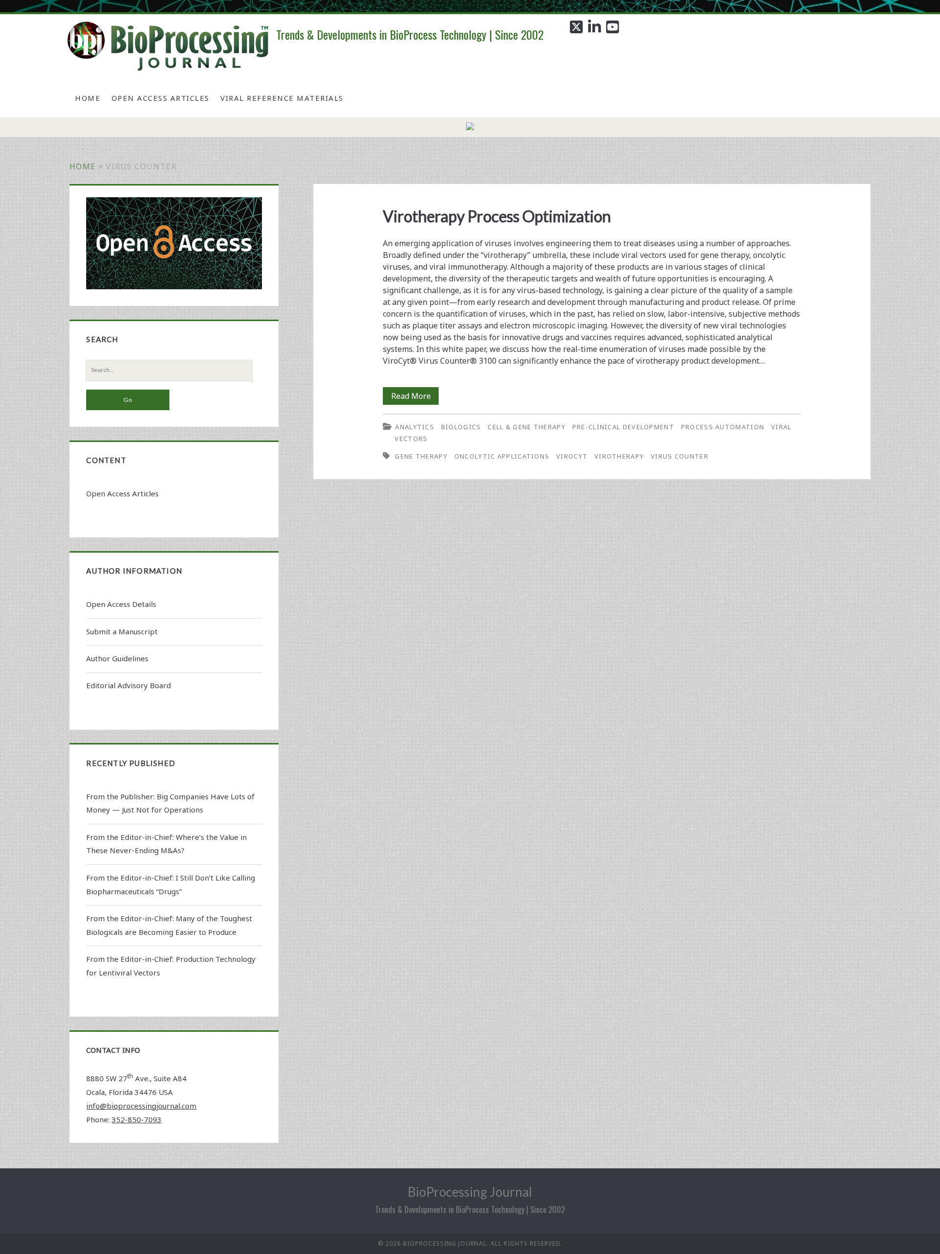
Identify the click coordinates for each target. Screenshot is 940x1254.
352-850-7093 (137, 1119)
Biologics (461, 426)
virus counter (679, 456)
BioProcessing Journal (470, 1192)
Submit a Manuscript (122, 631)
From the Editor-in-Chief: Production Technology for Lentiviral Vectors (171, 965)
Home (87, 98)
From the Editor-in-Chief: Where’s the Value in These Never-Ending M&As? (166, 844)
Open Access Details (121, 604)
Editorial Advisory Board (128, 685)
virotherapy (619, 456)
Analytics (414, 426)
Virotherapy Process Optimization (497, 216)
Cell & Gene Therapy (526, 426)
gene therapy (421, 456)
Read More (415, 397)
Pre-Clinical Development (623, 426)
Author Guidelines (117, 658)
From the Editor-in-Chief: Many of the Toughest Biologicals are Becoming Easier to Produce (169, 925)
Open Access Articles (161, 98)
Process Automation (722, 426)
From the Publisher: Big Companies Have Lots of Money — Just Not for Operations (170, 803)
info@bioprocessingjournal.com (141, 1106)
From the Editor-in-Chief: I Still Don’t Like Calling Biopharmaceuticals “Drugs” (170, 884)
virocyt (572, 456)
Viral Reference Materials (282, 98)
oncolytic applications (502, 456)
